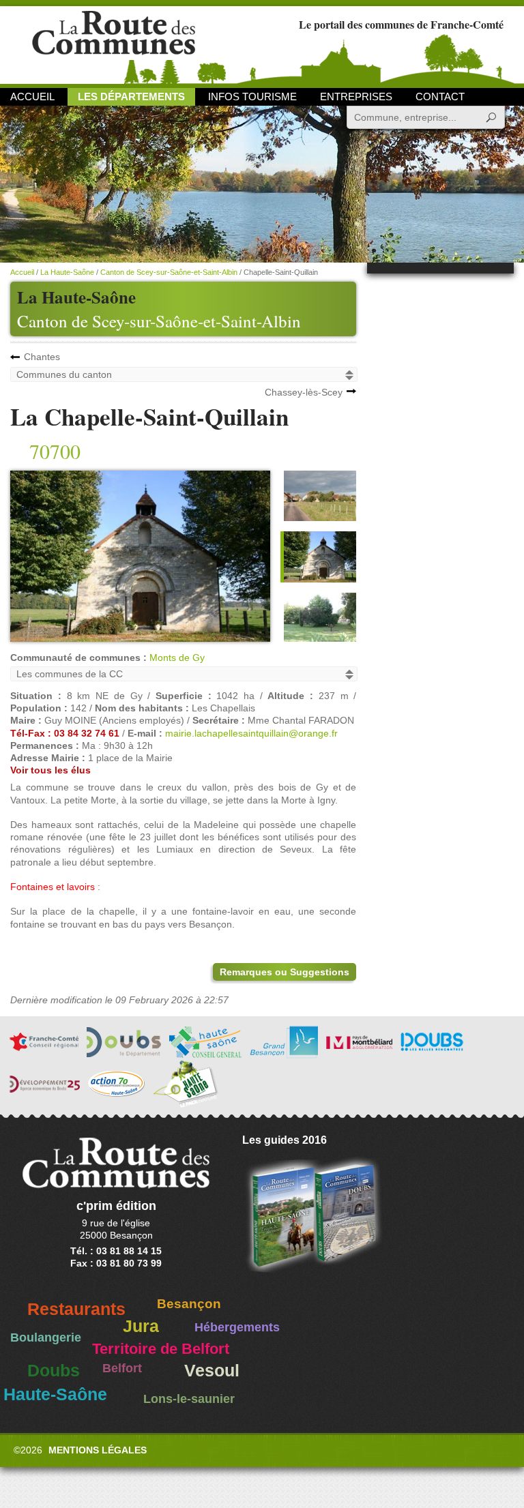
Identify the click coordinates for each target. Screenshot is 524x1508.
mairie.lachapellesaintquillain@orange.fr (251, 733)
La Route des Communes (113, 44)
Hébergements (237, 1327)
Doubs (53, 1370)
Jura (141, 1326)
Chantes (42, 356)
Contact (440, 96)
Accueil (32, 96)
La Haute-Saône (67, 272)
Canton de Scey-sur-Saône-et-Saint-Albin (159, 321)
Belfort (122, 1368)
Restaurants (76, 1309)
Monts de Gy (177, 657)
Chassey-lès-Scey (304, 392)
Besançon (189, 1304)
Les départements (131, 96)
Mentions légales (97, 1450)
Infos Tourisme (252, 96)
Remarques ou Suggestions (284, 971)
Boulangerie (45, 1337)
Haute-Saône (55, 1394)
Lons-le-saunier (189, 1399)
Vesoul (211, 1370)
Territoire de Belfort (160, 1349)
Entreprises (356, 96)
